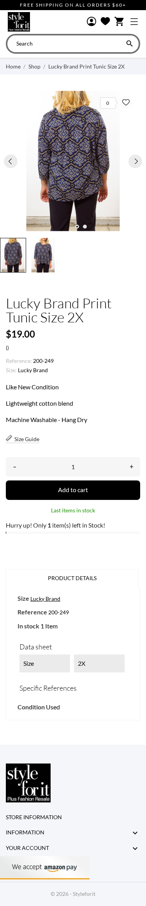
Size (23, 598)
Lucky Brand (33, 370)
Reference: (19, 360)
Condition (31, 707)
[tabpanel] (73, 161)
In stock (28, 626)
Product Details (72, 578)
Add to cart (73, 489)
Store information (34, 817)
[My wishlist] (105, 21)
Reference (32, 612)
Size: (11, 370)
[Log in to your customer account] (91, 22)
